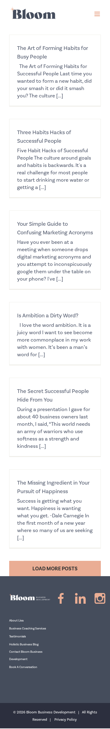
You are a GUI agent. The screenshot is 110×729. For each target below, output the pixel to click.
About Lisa (16, 620)
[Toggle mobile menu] (97, 14)
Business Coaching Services (27, 628)
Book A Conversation (23, 667)
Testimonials (17, 636)
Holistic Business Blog (23, 644)
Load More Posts (55, 568)
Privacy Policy (65, 719)
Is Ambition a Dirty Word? (47, 315)
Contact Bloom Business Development (25, 655)
